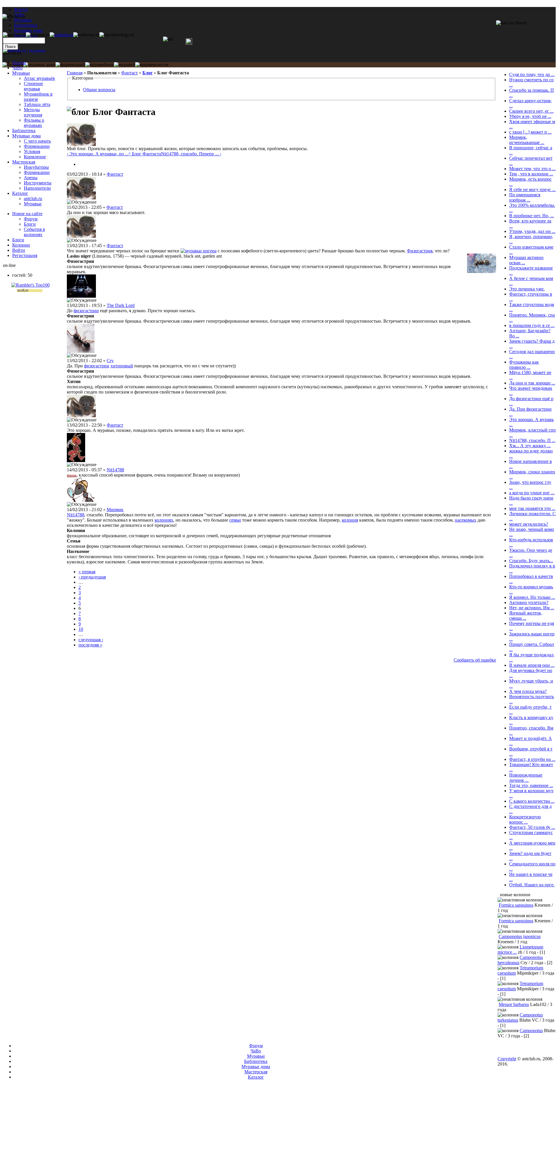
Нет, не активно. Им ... (531, 607)
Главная (75, 72)
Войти (18, 250)
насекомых (465, 520)
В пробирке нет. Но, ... (531, 215)
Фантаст (129, 72)
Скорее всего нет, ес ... (531, 111)
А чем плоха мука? (528, 691)
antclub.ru (33, 198)
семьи (235, 520)
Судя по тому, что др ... (532, 74)
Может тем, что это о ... (532, 168)
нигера (210, 250)
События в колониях (34, 232)
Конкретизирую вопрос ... (525, 819)
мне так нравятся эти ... (532, 508)
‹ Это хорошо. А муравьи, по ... (97, 153)
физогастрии (86, 310)
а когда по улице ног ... (532, 492)
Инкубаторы (36, 167)
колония (350, 520)
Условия (32, 151)
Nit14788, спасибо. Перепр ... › (191, 153)
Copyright (507, 1058)
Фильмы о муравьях (34, 123)
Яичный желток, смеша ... (525, 615)
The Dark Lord (121, 305)
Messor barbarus (514, 1004)
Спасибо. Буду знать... (531, 560)
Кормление (35, 156)
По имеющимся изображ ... (524, 197)
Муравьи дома (26, 135)
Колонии (21, 244)
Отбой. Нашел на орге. (532, 884)
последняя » (90, 644)
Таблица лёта (37, 104)
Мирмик (71, 475)
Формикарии (37, 146)
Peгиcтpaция (24, 255)
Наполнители (37, 188)
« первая (86, 571)
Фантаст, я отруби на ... (532, 759)
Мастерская (23, 161)
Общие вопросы (99, 89)
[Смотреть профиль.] (81, 144)
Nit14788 (115, 469)
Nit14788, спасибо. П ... (532, 440)
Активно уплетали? (528, 602)
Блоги (30, 224)
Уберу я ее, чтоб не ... (530, 116)
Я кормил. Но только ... (532, 597)
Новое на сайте (27, 213)
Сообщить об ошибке (475, 659)
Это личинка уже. (527, 288)
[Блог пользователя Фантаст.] (80, 164)
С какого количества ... (532, 801)
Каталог (20, 193)
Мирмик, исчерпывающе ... (526, 140)
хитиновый (121, 365)
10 (80, 629)
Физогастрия (419, 250)
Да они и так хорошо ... (532, 382)
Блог (147, 72)
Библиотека (23, 130)
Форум (21, 9)
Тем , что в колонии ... (531, 173)
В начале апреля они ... (532, 665)
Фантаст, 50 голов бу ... (532, 827)
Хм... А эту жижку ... (530, 445)
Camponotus (531, 1030)
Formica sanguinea (516, 905)
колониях (164, 520)
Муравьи (21, 73)
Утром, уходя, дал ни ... (532, 231)
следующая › (90, 639)
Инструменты (37, 182)
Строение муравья (33, 86)
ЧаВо (17, 67)
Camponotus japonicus (520, 936)
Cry (110, 360)
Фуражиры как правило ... (524, 365)
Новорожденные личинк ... (525, 777)
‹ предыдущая (92, 576)
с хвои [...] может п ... (530, 132)
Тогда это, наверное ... (531, 785)
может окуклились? (528, 524)
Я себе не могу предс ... (532, 189)
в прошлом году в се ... (532, 325)
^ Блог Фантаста (144, 153)
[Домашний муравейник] (61, 34)
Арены (30, 177)
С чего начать (37, 141)
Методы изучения (33, 112)
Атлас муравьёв (39, 78)
